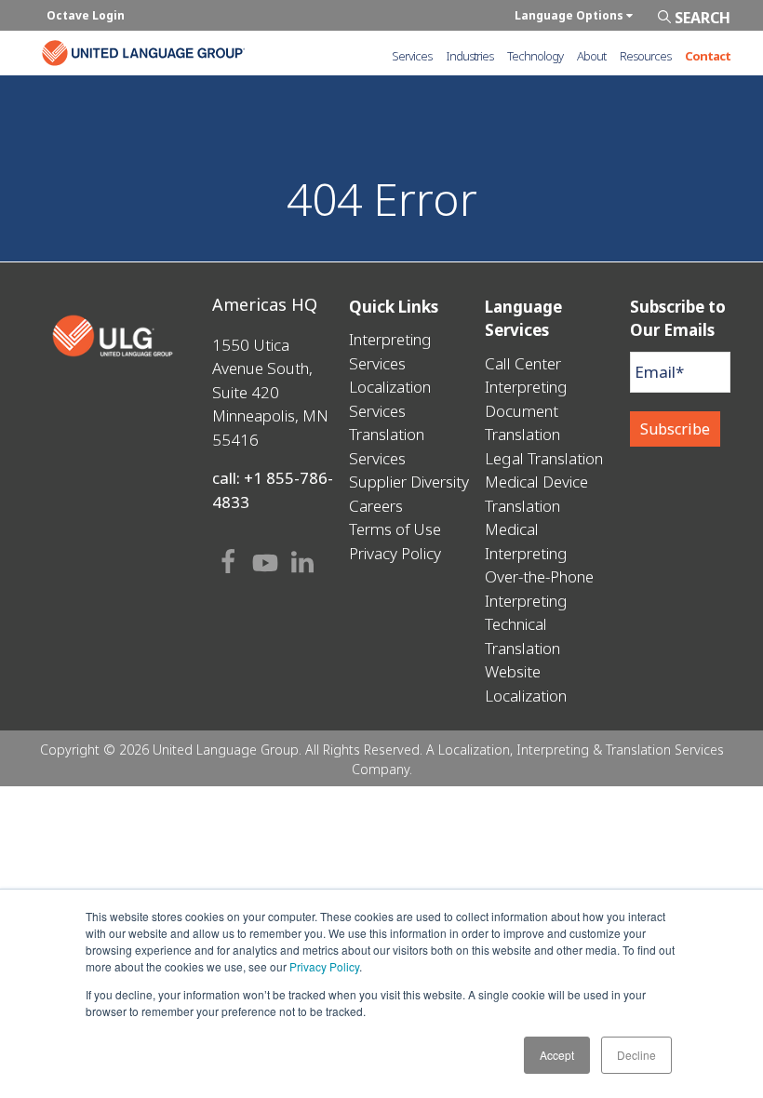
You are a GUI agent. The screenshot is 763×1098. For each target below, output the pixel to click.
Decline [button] (636, 1055)
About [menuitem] (591, 55)
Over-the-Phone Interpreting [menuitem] (539, 588)
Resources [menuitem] (645, 55)
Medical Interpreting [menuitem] (526, 541)
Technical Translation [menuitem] (522, 636)
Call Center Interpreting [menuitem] (526, 375)
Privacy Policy (324, 966)
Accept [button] (557, 1055)
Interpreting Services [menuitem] (390, 351)
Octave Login (86, 15)
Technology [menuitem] (535, 55)
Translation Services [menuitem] (386, 446)
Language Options (570, 15)
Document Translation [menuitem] (522, 423)
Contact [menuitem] (707, 55)
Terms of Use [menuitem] (395, 529)
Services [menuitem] (412, 55)
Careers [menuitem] (376, 505)
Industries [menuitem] (469, 55)
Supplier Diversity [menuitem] (409, 481)
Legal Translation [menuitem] (544, 458)
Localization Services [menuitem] (390, 399)
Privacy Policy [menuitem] (395, 553)
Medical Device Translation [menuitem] (536, 493)
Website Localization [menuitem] (526, 683)
